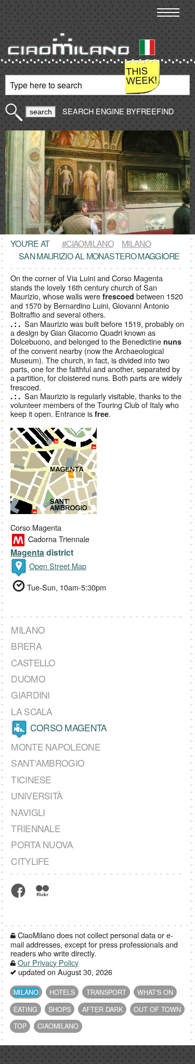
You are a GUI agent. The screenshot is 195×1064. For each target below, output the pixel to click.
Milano (136, 243)
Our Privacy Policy (48, 962)
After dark (102, 1009)
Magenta (27, 552)
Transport (106, 992)
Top (20, 1026)
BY (149, 111)
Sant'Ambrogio (47, 763)
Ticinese (31, 779)
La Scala (31, 711)
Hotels (62, 992)
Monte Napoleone (55, 746)
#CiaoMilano (87, 243)
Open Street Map (57, 565)
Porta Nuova (42, 844)
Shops (59, 1009)
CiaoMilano (58, 1026)
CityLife (30, 861)
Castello (33, 662)
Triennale (35, 828)
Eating (25, 1009)
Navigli (28, 812)
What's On (155, 992)
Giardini (30, 695)
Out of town (157, 1009)
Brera (26, 646)
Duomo (28, 678)
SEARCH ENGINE (93, 111)
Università (36, 795)
